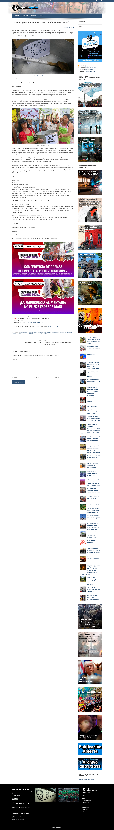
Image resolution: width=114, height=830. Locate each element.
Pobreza (70, 332)
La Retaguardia (85, 802)
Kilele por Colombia (92, 354)
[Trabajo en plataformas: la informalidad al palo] (83, 559)
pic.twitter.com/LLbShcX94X (35, 322)
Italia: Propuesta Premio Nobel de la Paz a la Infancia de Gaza (93, 465)
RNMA (83, 796)
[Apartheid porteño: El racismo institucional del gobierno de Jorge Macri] (83, 551)
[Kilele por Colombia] (83, 356)
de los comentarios (18, 819)
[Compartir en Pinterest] (68, 27)
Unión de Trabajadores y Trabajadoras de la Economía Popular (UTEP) (33, 333)
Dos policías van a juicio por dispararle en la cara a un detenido (93, 589)
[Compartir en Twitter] (66, 27)
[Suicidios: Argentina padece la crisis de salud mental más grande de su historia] (83, 373)
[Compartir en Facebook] (64, 27)
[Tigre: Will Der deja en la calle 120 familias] (83, 499)
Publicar (41, 15)
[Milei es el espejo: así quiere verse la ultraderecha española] (83, 598)
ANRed (83, 798)
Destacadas (23, 330)
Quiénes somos (27, 1)
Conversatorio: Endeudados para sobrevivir (91, 399)
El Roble (84, 805)
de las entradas (17, 817)
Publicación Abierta (49, 1)
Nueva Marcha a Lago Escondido (33, 341)
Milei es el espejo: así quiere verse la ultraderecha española (93, 597)
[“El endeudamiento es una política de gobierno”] (83, 381)
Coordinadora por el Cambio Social (27, 332)
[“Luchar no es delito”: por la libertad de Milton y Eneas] (83, 348)
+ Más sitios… (85, 812)
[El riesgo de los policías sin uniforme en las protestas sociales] (83, 457)
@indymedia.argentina (91, 67)
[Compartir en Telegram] (73, 27)
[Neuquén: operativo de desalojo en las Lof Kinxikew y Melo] (83, 474)
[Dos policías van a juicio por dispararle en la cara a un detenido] (83, 589)
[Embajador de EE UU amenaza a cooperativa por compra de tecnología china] (83, 534)
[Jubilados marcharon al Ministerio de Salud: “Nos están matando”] (83, 439)
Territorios (25, 15)
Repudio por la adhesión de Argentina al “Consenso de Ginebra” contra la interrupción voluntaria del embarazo (93, 508)
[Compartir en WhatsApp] (71, 27)
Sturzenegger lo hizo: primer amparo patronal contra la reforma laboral (93, 418)
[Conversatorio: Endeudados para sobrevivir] (83, 400)
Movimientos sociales (64, 332)
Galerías (33, 15)
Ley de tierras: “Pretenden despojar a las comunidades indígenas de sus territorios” (93, 581)
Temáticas (16, 15)
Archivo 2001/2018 (40, 1)
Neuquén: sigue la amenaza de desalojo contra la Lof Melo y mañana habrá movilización (92, 391)
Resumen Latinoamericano (44, 76)
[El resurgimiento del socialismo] (83, 542)
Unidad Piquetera (15, 333)
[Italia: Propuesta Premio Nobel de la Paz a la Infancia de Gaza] (83, 465)
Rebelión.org (85, 809)
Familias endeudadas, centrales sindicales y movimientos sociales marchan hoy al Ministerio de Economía (93, 448)
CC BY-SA (19, 796)
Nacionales (29, 330)
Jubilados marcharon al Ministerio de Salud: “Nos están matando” (93, 438)
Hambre (53, 332)
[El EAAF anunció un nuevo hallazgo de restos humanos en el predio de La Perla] (83, 526)
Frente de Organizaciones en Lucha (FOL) (43, 332)
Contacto (33, 1)
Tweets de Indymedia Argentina (86, 779)
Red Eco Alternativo (87, 800)
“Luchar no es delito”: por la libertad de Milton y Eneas (93, 348)
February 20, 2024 (53, 326)
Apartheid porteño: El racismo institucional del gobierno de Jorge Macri (93, 550)
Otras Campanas (86, 807)
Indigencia (57, 332)
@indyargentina (89, 66)
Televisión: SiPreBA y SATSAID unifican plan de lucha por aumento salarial (58, 342)
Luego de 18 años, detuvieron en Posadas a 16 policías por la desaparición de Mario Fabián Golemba (93, 409)
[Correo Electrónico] (69, 27)
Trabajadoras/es (34, 330)
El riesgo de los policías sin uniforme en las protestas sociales (93, 457)
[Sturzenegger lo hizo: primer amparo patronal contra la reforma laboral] (83, 418)
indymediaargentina (90, 69)
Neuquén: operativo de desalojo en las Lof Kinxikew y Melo (93, 473)
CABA (20, 330)
